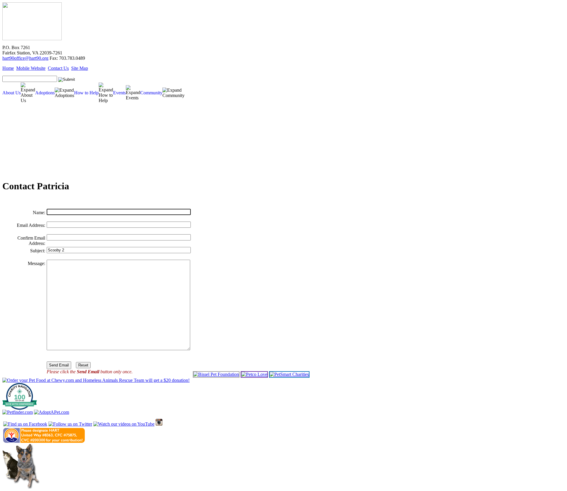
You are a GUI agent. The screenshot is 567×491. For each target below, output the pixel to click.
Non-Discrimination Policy (20, 157)
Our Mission (11, 126)
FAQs (7, 149)
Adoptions (45, 92)
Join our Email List (15, 144)
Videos (8, 162)
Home (8, 68)
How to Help (86, 92)
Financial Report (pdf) (17, 131)
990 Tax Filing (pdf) (16, 135)
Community (151, 92)
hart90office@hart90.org (25, 58)
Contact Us (58, 68)
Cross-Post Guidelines (17, 140)
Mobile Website (30, 68)
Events (119, 92)
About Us (11, 92)
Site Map (79, 68)
